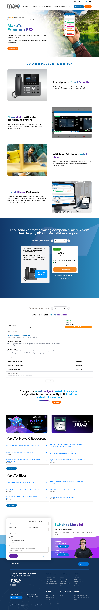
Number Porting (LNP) (51, 583)
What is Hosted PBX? (51, 581)
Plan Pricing (14, 538)
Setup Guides (77, 579)
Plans (34, 6)
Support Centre (78, 575)
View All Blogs (11, 505)
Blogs (61, 595)
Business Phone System (17, 535)
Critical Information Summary (64, 275)
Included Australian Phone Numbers (19, 335)
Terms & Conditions (51, 604)
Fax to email (63, 581)
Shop (70, 6)
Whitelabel (48, 593)
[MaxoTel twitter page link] (13, 585)
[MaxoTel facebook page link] (10, 585)
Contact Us (77, 577)
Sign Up (88, 6)
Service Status (78, 585)
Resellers (56, 6)
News (75, 1)
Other (12, 542)
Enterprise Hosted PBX (51, 577)
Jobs (75, 583)
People (64, 241)
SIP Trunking (14, 537)
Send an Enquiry (64, 555)
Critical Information (62, 604)
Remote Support (78, 581)
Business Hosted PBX (51, 575)
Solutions (41, 6)
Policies (76, 593)
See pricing (56, 402)
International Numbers (65, 588)
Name (11, 521)
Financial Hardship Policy (80, 595)
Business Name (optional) (35, 521)
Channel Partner (50, 595)
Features (48, 6)
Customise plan (65, 269)
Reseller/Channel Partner (17, 540)
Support (63, 6)
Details (11, 545)
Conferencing (63, 579)
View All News (11, 468)
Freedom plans (13, 48)
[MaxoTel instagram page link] (15, 585)
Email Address (13, 527)
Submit (13, 556)
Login (89, 1)
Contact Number (34, 527)
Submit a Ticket (64, 546)
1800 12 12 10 (81, 1)
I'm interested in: (13, 533)
